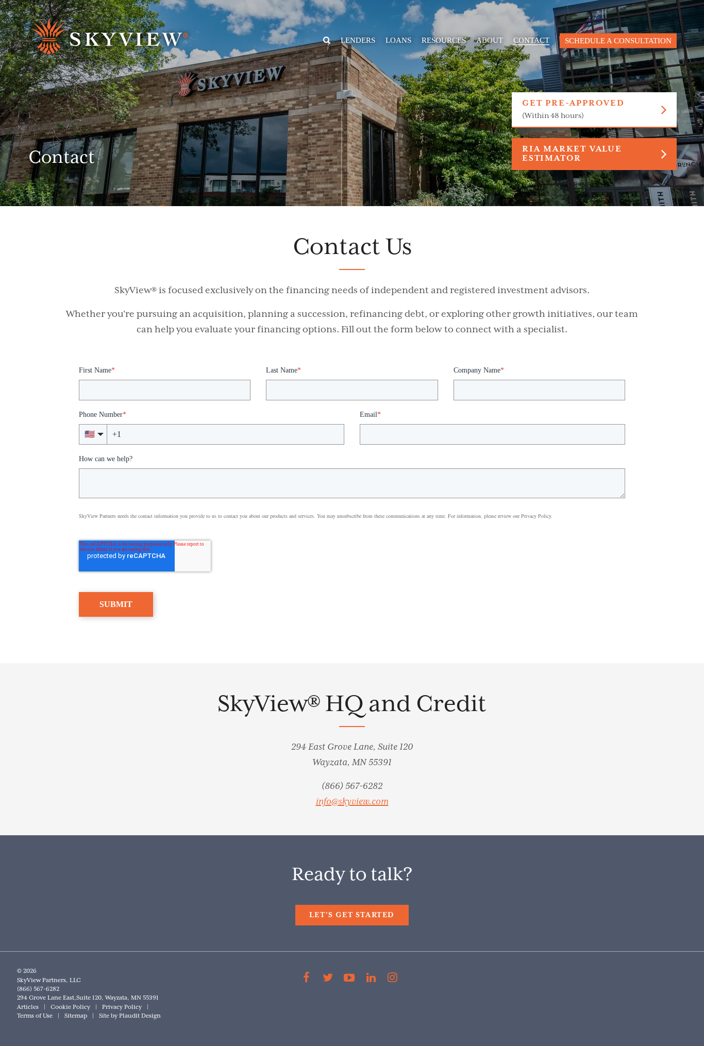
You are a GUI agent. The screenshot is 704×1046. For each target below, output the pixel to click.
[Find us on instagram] (392, 979)
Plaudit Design (140, 1016)
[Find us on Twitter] (328, 979)
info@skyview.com (352, 802)
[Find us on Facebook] (306, 979)
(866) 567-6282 (352, 786)
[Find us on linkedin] (371, 979)
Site (104, 1016)
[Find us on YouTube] (349, 979)
